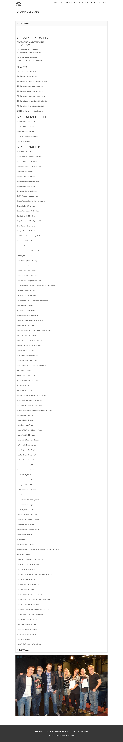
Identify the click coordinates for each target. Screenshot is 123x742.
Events (72, 731)
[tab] (61, 23)
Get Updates (82, 731)
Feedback (39, 731)
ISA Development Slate (56, 731)
